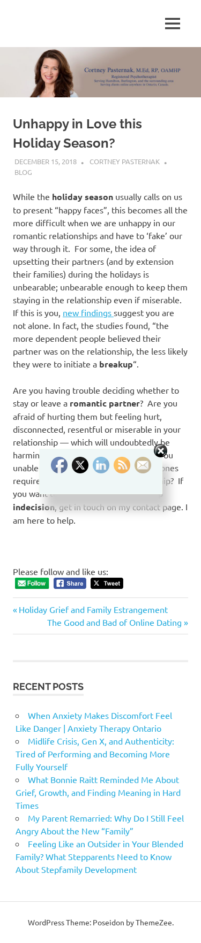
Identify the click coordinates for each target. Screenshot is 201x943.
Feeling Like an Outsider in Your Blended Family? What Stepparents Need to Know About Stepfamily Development (99, 856)
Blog (23, 172)
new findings (88, 312)
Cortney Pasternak (125, 161)
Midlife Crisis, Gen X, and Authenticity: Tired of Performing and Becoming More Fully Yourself (95, 753)
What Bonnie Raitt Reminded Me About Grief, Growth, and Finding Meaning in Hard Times (98, 792)
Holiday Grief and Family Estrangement (93, 609)
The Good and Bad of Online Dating (114, 622)
